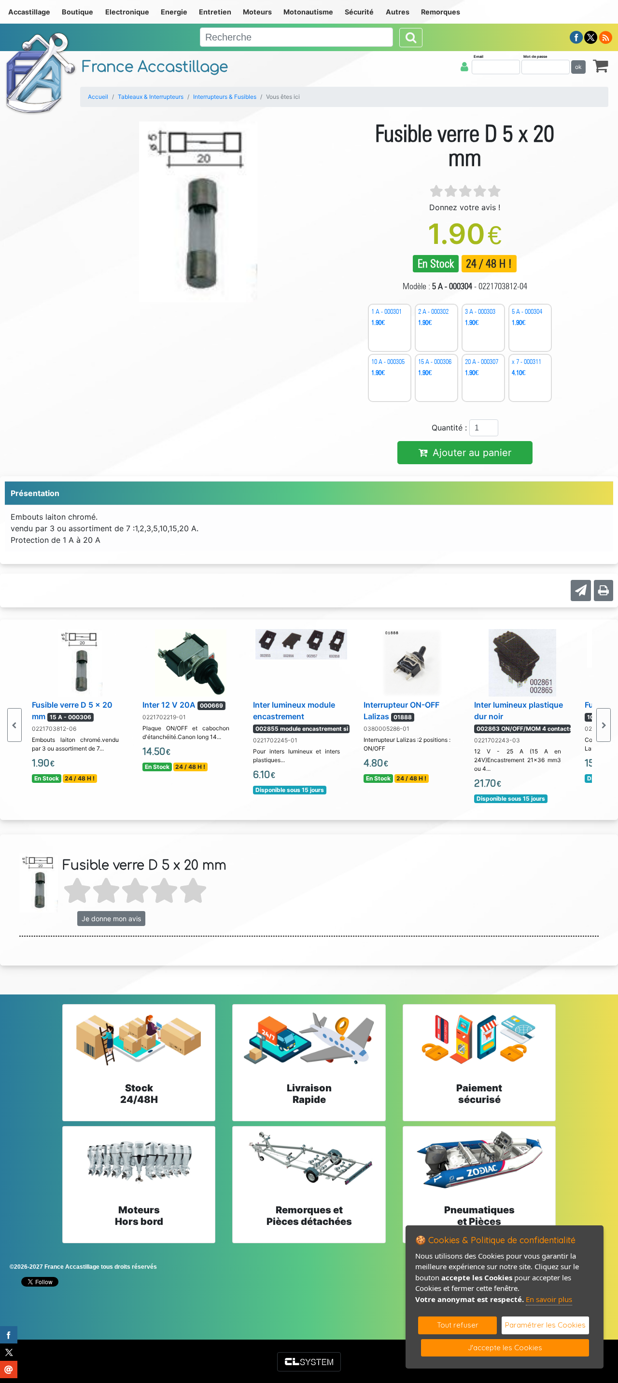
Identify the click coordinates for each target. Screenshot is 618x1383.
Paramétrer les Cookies (545, 1324)
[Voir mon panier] (600, 65)
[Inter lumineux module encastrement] (301, 643)
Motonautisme (308, 12)
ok (578, 66)
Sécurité (359, 12)
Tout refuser (457, 1324)
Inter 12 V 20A (182, 705)
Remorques (440, 12)
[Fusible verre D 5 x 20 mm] (80, 662)
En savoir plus (549, 1299)
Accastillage (29, 12)
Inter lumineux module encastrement (300, 716)
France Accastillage (155, 67)
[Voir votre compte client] (464, 66)
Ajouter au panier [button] (472, 452)
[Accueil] (41, 73)
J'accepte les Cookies (505, 1347)
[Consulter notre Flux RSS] (605, 36)
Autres (397, 12)
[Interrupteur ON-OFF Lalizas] (412, 662)
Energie (174, 12)
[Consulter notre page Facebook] (576, 36)
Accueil (98, 96)
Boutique (77, 12)
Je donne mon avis (111, 918)
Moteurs (257, 12)
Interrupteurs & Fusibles (224, 96)
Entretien (215, 12)
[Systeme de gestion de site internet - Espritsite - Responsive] (309, 1361)
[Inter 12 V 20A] (190, 662)
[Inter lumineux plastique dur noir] (523, 662)
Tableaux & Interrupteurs (150, 96)
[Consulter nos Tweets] (590, 36)
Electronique (127, 12)
